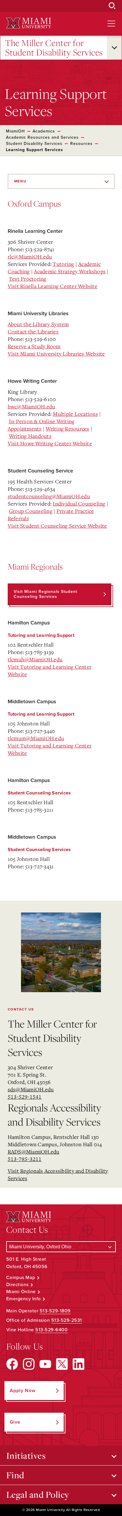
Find (15, 1475)
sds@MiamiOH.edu (31, 1089)
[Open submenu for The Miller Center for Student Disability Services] (114, 48)
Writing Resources (67, 428)
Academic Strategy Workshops (70, 271)
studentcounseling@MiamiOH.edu (49, 496)
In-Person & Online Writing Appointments (41, 425)
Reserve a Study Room (34, 346)
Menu (20, 181)
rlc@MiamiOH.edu (30, 256)
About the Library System (38, 324)
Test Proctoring (27, 278)
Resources (81, 143)
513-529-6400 (51, 1330)
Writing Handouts (30, 435)
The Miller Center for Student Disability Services (54, 47)
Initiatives (26, 1455)
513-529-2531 (66, 1320)
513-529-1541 (25, 1096)
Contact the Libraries (33, 331)
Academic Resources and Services (42, 137)
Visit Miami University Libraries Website (56, 353)
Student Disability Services (34, 143)
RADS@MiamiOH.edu (34, 1151)
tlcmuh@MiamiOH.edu (35, 659)
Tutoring (63, 263)
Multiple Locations (75, 413)
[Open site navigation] (111, 23)
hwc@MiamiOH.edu (31, 406)
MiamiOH (15, 131)
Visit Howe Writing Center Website (50, 443)
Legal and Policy (37, 1494)
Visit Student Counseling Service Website (57, 525)
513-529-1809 (55, 1311)
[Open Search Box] (112, 5)
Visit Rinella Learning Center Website (52, 286)
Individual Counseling (79, 503)
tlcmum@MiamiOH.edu (36, 738)
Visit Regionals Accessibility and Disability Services (58, 1174)
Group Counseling (30, 510)
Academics (44, 131)
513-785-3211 (25, 1158)
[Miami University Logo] (28, 23)
